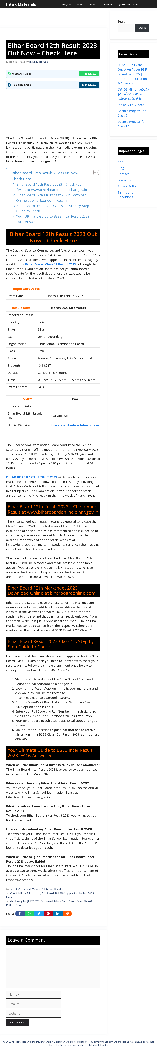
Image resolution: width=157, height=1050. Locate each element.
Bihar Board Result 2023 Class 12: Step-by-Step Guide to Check (52, 208)
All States (47, 889)
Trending (108, 4)
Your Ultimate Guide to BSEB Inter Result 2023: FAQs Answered (53, 219)
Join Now (90, 74)
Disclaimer (125, 180)
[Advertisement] (56, 18)
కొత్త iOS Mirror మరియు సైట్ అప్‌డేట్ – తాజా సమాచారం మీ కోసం (133, 94)
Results (94, 4)
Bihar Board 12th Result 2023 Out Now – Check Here (46, 175)
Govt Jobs (66, 4)
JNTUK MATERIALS (129, 4)
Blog (121, 168)
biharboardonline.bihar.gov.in (75, 425)
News (80, 4)
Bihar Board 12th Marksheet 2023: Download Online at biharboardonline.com (51, 198)
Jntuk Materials (21, 4)
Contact (123, 174)
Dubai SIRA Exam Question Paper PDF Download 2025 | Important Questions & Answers (133, 74)
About (122, 162)
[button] (146, 4)
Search (122, 21)
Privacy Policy (127, 186)
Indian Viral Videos (131, 105)
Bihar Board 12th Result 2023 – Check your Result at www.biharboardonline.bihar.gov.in (51, 187)
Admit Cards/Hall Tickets (25, 889)
